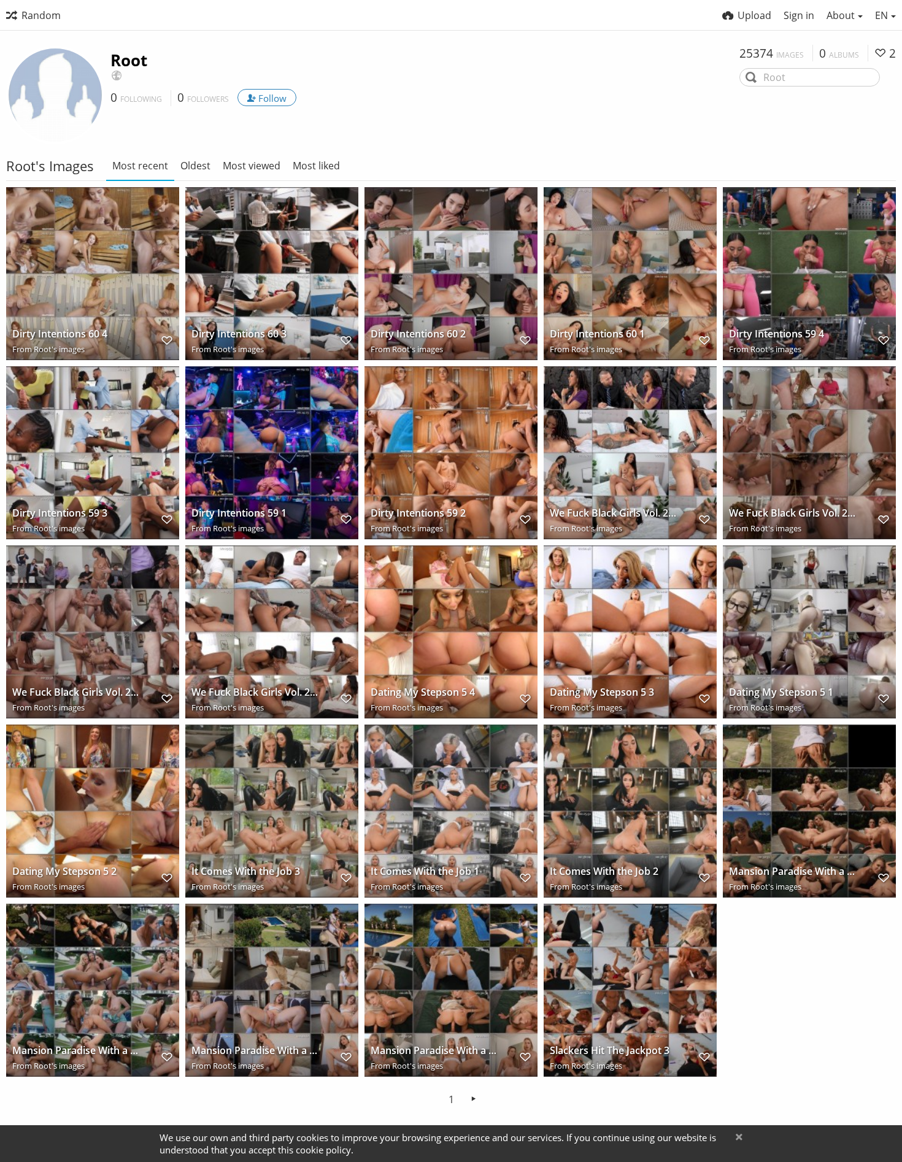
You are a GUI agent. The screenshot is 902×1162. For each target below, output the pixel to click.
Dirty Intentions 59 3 (59, 513)
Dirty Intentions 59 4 (776, 334)
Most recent (140, 165)
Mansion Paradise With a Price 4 (793, 871)
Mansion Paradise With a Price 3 (76, 1050)
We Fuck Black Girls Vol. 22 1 (76, 692)
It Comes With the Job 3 (245, 871)
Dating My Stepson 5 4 (423, 692)
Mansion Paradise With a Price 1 (255, 1050)
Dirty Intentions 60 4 (59, 334)
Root (128, 60)
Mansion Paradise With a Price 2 (435, 1050)
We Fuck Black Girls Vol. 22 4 (614, 513)
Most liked (316, 165)
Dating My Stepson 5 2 (64, 871)
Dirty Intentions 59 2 (418, 513)
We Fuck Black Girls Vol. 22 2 (255, 692)
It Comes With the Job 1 (425, 871)
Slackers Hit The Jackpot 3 (609, 1050)
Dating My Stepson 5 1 (781, 692)
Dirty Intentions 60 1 (597, 334)
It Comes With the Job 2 (604, 871)
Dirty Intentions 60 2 (418, 334)
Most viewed (251, 165)
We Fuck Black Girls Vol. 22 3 (793, 513)
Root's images (59, 349)
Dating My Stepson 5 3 (602, 692)
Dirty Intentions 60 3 (239, 334)
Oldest (195, 165)
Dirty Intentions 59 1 (239, 513)
